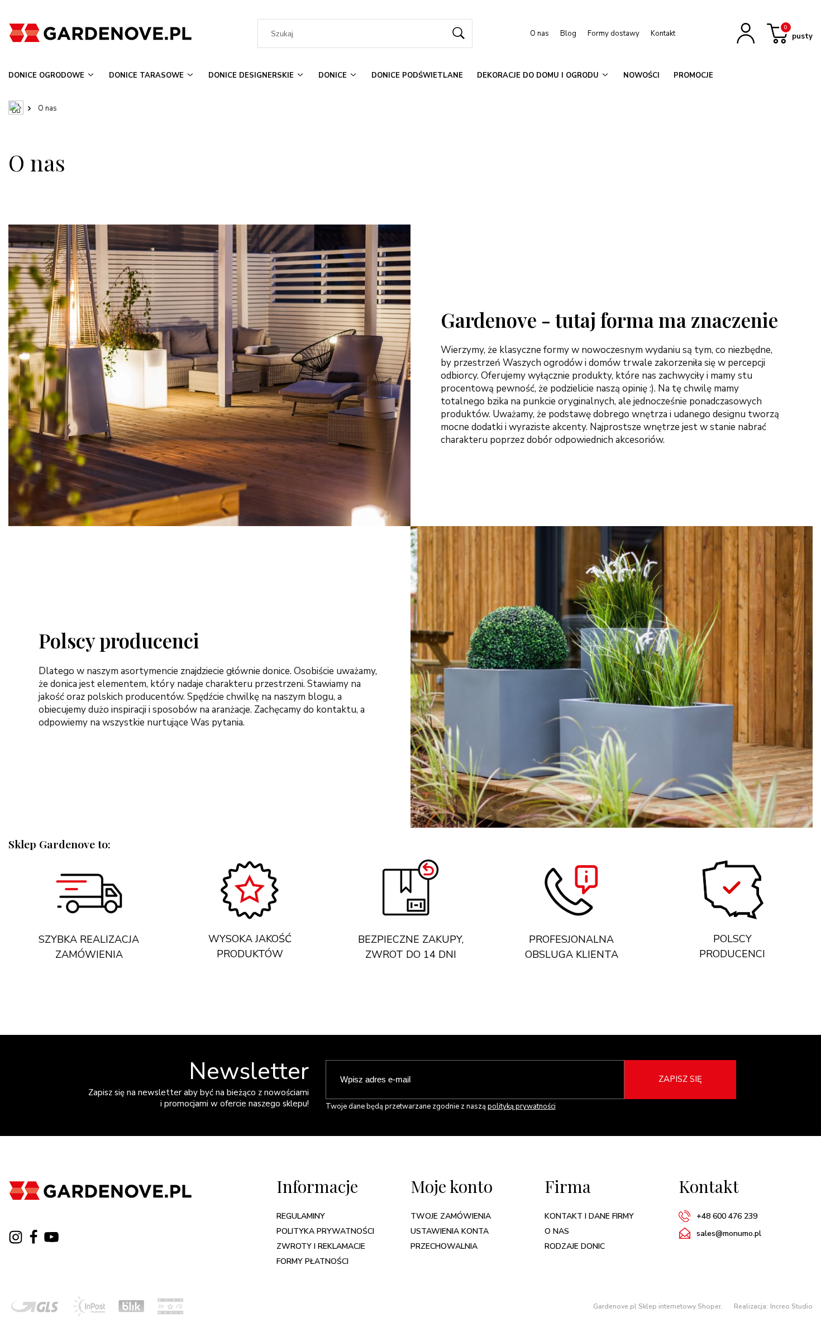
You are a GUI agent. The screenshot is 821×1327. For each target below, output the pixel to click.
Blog (568, 33)
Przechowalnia (444, 1246)
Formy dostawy (613, 33)
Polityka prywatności (325, 1231)
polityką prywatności (522, 1106)
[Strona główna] (104, 33)
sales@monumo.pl (728, 1233)
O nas (539, 33)
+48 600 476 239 (726, 1216)
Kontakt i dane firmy (589, 1216)
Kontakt (663, 33)
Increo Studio (791, 1306)
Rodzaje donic (575, 1246)
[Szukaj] (459, 33)
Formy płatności (312, 1261)
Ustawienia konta (449, 1231)
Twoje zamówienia (450, 1216)
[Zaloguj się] (747, 36)
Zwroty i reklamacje (320, 1246)
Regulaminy (300, 1216)
